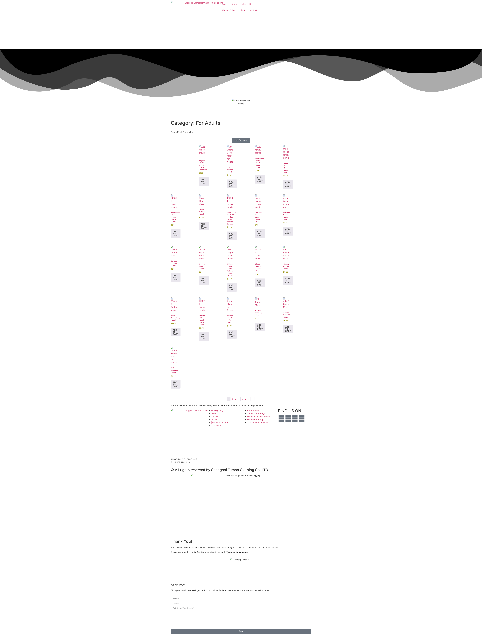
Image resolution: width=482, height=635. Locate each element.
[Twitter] (281, 418)
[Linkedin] (302, 418)
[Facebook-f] (288, 418)
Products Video (228, 10)
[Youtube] (295, 418)
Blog (243, 10)
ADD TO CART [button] (204, 181)
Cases (245, 4)
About (234, 4)
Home (224, 4)
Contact (254, 10)
